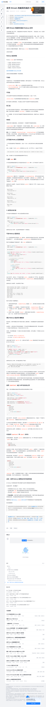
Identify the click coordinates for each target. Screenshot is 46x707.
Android (19, 518)
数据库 (43, 676)
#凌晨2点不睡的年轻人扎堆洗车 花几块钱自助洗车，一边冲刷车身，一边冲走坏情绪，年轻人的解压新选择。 (23, 700)
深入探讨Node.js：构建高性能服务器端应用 (15, 637)
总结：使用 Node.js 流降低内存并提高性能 (15, 582)
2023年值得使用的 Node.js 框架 (13, 614)
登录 (43, 1)
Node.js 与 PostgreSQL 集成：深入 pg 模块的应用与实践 (18, 674)
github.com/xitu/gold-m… (22, 20)
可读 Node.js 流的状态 (11, 575)
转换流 (9, 568)
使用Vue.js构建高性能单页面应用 (13, 679)
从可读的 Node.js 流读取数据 (12, 569)
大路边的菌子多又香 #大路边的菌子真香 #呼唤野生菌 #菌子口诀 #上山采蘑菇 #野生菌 (20, 699)
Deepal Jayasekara (19, 17)
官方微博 (36, 520)
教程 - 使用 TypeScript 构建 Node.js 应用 (15, 651)
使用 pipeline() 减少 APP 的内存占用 (14, 578)
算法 (43, 671)
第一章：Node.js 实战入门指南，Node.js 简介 (16, 656)
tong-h (14, 22)
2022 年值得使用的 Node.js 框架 (13, 646)
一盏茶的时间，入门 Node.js (12, 623)
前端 (25, 518)
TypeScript (34, 653)
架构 (41, 671)
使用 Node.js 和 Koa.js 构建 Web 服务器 (15, 632)
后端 (28, 518)
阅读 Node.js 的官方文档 (19, 499)
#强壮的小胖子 (8, 692)
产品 (35, 518)
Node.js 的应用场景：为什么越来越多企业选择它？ (17, 628)
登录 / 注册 (24, 540)
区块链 (31, 518)
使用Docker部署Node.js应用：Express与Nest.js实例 (18, 660)
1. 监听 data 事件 (11, 571)
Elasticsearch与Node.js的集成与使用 (14, 670)
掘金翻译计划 (17, 18)
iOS (22, 518)
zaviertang (21, 23)
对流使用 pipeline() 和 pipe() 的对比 (15, 580)
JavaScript (43, 615)
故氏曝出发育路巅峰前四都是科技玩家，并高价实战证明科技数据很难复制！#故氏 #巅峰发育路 (21, 688)
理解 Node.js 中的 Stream (12, 618)
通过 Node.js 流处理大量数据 (12, 576)
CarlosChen (16, 23)
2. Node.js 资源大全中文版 (12, 665)
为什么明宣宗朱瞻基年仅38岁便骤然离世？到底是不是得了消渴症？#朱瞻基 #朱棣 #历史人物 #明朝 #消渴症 (23, 691)
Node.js (36, 615)
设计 (37, 518)
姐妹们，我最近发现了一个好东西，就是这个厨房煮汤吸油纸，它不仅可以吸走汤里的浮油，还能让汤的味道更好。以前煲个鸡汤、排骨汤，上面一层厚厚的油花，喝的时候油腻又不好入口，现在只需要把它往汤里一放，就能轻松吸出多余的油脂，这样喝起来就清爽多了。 (25, 696)
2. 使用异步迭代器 (11, 573)
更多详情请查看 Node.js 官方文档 (13, 70)
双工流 (8, 566)
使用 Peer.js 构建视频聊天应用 (13, 642)
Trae (43, 629)
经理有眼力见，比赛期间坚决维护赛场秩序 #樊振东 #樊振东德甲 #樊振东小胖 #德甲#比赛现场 (21, 689)
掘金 (37, 516)
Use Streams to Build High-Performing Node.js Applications (28, 15)
